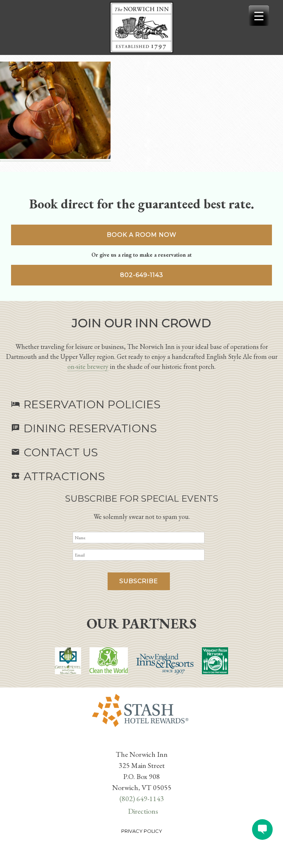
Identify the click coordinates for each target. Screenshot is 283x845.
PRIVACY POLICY (141, 831)
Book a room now (142, 234)
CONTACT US (54, 452)
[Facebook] (137, 742)
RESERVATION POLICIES (86, 404)
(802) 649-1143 (141, 798)
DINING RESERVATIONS (84, 428)
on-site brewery (87, 366)
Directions (143, 811)
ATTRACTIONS (58, 476)
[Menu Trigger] (259, 16)
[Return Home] (141, 27)
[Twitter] (140, 742)
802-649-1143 (141, 274)
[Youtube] (143, 742)
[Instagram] (145, 742)
